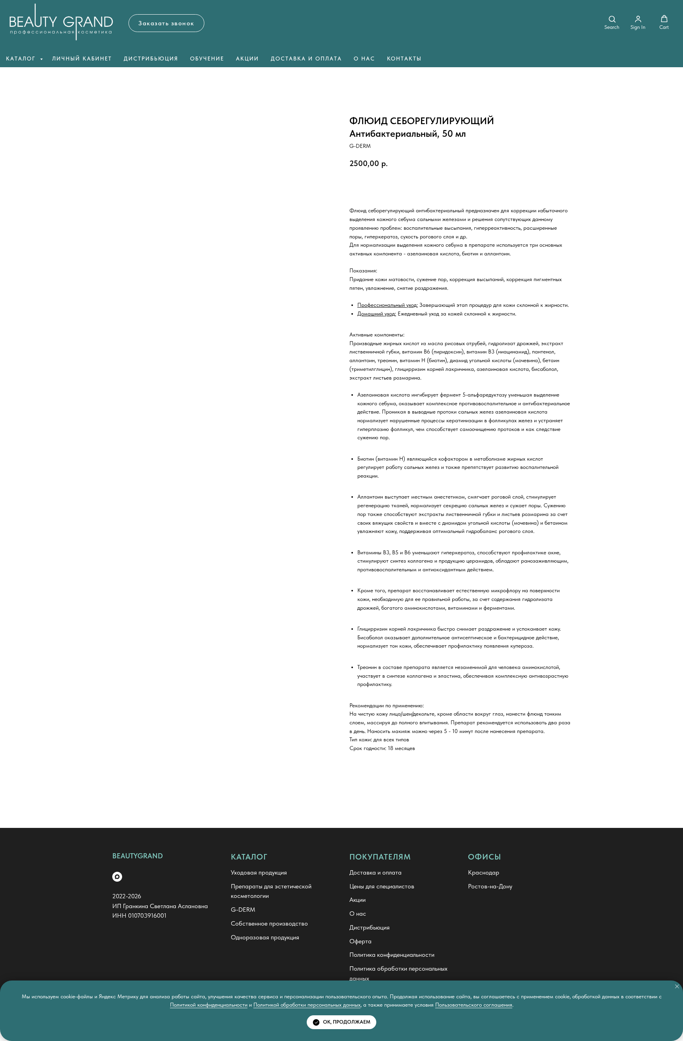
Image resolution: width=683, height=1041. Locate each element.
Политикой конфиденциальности (208, 1004)
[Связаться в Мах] (117, 877)
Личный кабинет (82, 58)
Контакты (404, 58)
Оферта (360, 941)
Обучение (207, 58)
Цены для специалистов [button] (381, 886)
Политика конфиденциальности (391, 954)
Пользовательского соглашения (473, 1004)
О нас (364, 58)
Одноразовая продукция (265, 937)
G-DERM (243, 909)
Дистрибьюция (151, 58)
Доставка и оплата (306, 58)
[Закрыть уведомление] (677, 986)
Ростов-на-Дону (490, 886)
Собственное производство (269, 923)
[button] (166, 23)
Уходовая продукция (259, 872)
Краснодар (483, 872)
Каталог (22, 58)
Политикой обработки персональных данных (306, 1004)
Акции (247, 58)
